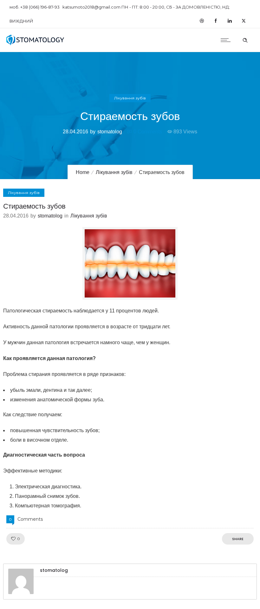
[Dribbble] (202, 21)
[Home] (35, 43)
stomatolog (109, 131)
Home (82, 172)
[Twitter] (243, 21)
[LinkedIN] (230, 21)
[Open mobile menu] (227, 40)
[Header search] (245, 39)
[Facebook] (216, 21)
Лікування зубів (114, 172)
